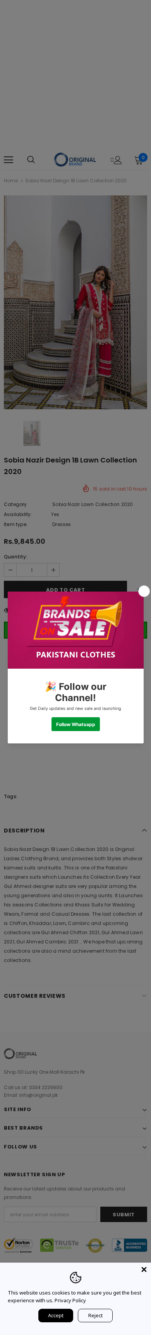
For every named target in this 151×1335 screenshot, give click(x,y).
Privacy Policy (70, 1300)
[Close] (144, 1269)
